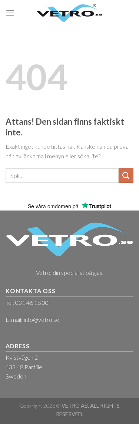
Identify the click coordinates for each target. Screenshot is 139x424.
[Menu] (10, 13)
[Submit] (126, 175)
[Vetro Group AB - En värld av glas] (69, 12)
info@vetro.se (41, 319)
